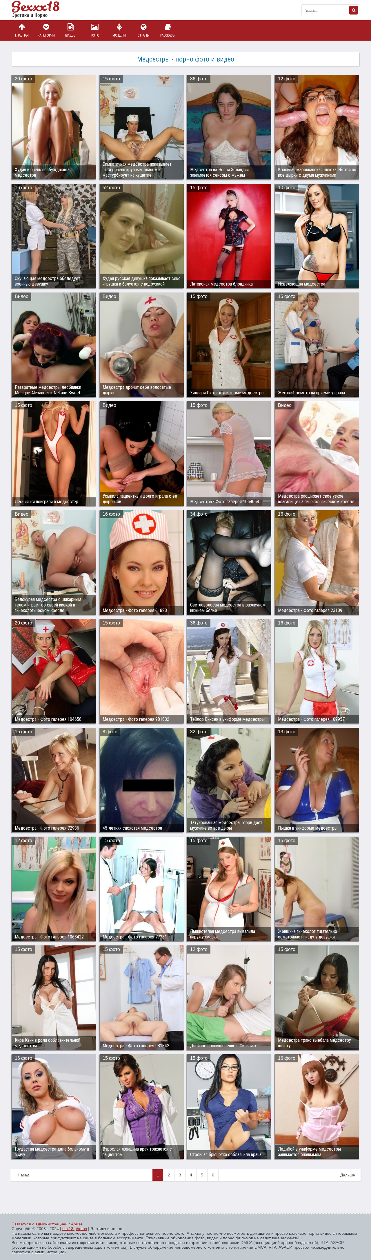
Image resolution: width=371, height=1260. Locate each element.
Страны (144, 35)
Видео (70, 35)
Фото (94, 35)
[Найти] (353, 10)
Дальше (347, 1175)
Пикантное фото (41, 10)
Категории (46, 35)
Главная (22, 35)
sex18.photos (74, 1228)
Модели (119, 35)
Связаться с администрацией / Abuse (47, 1224)
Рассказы (167, 35)
